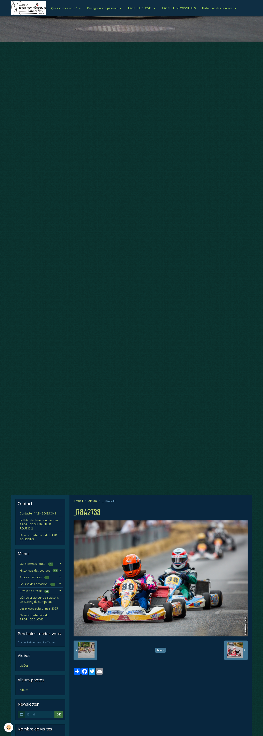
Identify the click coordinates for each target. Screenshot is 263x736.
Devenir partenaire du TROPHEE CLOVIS (34, 617)
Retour (160, 650)
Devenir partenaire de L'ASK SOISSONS (38, 537)
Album (92, 501)
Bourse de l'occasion (36, 584)
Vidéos (24, 665)
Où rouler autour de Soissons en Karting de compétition (39, 600)
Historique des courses (217, 8)
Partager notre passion (102, 8)
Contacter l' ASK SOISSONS (38, 513)
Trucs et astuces (34, 577)
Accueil (78, 501)
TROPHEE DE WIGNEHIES (178, 8)
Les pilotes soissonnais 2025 (39, 608)
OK (59, 714)
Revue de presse (34, 591)
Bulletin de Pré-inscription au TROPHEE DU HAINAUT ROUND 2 (39, 524)
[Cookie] (8, 727)
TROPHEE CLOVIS (140, 8)
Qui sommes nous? (64, 8)
